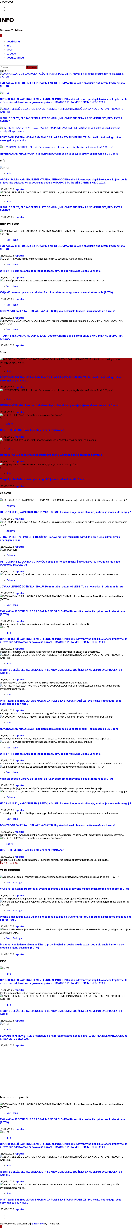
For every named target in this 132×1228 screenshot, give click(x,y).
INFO (7, 20)
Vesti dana (13, 41)
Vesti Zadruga (15, 58)
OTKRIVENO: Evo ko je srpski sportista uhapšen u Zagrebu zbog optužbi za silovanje (51, 454)
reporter (19, 189)
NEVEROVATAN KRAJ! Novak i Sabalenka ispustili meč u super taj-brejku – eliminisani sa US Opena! (59, 405)
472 (12, 862)
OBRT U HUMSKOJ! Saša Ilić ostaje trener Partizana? (32, 430)
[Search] (1, 63)
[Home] (1, 35)
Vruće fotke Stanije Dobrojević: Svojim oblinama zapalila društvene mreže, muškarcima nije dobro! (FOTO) (64, 888)
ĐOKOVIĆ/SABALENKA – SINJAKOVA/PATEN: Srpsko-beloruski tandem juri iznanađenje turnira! (57, 311)
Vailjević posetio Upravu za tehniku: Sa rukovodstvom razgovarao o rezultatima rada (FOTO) (56, 292)
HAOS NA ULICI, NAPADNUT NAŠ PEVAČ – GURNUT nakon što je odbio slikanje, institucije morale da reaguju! (65, 512)
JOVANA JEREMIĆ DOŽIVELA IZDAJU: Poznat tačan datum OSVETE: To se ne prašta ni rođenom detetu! (62, 586)
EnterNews (37, 1223)
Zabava (11, 53)
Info (8, 45)
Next (18, 862)
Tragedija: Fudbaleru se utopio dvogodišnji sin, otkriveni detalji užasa (42, 479)
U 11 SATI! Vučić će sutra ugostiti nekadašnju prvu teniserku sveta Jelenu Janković (50, 270)
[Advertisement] (66, 1069)
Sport (10, 49)
